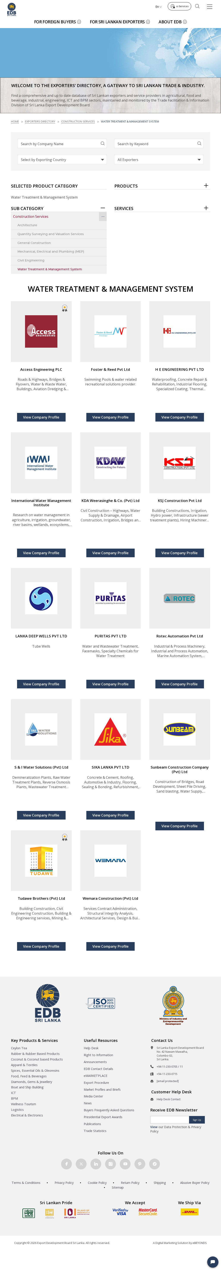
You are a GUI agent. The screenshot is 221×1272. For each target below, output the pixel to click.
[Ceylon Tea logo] (28, 1213)
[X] (81, 1164)
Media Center (93, 1096)
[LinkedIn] (95, 1164)
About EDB (170, 22)
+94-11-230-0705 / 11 (170, 1066)
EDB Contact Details (98, 1069)
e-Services (182, 6)
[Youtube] (125, 1164)
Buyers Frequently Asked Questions (109, 1110)
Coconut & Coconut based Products (37, 1059)
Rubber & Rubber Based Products (35, 1054)
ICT (13, 1093)
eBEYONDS (200, 1243)
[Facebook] (66, 1164)
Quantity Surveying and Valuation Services (50, 234)
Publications (92, 1124)
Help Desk (91, 1048)
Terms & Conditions (26, 1183)
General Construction (34, 243)
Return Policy (130, 1183)
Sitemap (118, 1187)
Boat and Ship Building (27, 1087)
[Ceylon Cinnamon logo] (49, 1213)
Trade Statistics (95, 1131)
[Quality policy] (100, 1003)
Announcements (95, 1062)
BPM (14, 1098)
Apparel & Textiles (24, 1065)
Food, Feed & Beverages (29, 1076)
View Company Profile (41, 417)
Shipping (160, 1183)
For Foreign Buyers (55, 22)
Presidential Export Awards (103, 1117)
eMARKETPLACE (95, 1076)
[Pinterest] (139, 1164)
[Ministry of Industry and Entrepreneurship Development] (173, 1005)
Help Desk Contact (168, 1099)
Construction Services (78, 121)
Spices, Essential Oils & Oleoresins (35, 1070)
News (88, 1103)
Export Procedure (96, 1083)
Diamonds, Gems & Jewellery (31, 1082)
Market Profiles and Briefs (102, 1089)
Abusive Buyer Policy (194, 1183)
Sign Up (197, 1119)
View (154, 1127)
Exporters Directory (40, 121)
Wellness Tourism (23, 1104)
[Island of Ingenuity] (77, 1213)
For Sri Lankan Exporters (117, 22)
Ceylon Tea (19, 1048)
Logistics (17, 1110)
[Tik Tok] (154, 1164)
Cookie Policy (97, 1183)
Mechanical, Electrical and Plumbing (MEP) (50, 251)
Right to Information (98, 1055)
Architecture (27, 225)
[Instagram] (110, 1164)
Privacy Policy (64, 1183)
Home (15, 121)
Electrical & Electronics (27, 1115)
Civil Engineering (30, 260)
